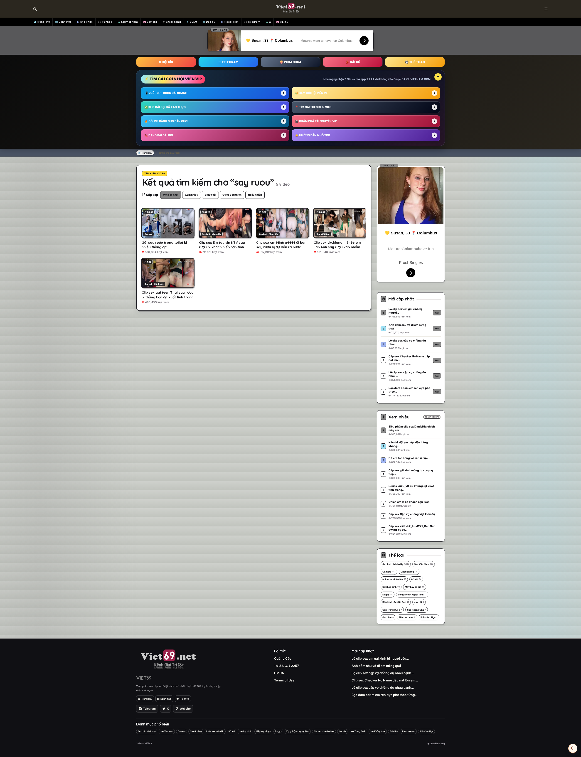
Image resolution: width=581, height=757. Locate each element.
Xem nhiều (191, 194)
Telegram (254, 21)
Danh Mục (65, 21)
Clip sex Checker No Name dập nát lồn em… (385, 680)
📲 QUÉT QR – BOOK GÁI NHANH (165, 93)
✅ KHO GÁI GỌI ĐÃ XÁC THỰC (165, 107)
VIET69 (284, 21)
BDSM (193, 21)
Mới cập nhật (170, 194)
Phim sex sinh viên (394, 579)
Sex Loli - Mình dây (395, 564)
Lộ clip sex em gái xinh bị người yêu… (380, 658)
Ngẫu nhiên (255, 194)
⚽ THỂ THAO (415, 62)
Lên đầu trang (437, 743)
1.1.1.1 (370, 79)
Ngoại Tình (231, 21)
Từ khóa (184, 698)
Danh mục (165, 698)
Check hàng (173, 21)
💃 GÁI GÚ (352, 62)
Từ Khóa (107, 21)
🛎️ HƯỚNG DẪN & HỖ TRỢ (312, 135)
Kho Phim (86, 21)
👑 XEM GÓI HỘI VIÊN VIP (311, 93)
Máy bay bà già (414, 586)
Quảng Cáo (282, 658)
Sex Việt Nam (129, 21)
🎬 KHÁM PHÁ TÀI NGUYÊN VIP (316, 121)
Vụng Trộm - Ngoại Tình (412, 594)
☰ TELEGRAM (228, 62)
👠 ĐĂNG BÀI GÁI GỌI (158, 135)
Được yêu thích (232, 194)
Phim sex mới (407, 617)
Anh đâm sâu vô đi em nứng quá (376, 666)
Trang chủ (43, 21)
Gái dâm (388, 617)
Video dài (210, 194)
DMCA (279, 673)
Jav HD (419, 602)
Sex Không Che (416, 609)
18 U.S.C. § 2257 (286, 666)
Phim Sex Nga (429, 617)
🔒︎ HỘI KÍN (166, 62)
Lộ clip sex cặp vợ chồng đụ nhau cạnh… (383, 673)
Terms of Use (284, 680)
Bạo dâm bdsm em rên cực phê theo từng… (384, 695)
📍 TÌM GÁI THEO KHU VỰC (313, 107)
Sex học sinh (391, 586)
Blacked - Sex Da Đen (395, 602)
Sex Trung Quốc (392, 609)
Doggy (210, 21)
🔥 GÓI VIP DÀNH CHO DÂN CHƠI (166, 121)
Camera (152, 21)
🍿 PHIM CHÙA (290, 62)
